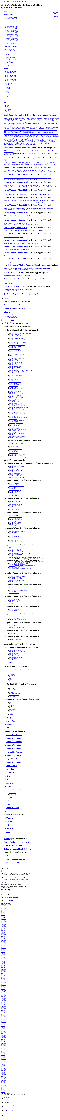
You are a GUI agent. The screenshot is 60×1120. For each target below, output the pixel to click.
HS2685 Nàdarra (54, 163)
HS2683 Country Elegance (43, 163)
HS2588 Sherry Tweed (18, 126)
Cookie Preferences (8, 1110)
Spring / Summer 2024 (12, 31)
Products (6, 298)
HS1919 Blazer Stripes (9, 249)
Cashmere (8, 85)
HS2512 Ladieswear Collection (24, 150)
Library (7, 312)
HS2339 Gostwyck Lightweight (13, 138)
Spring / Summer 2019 (12, 40)
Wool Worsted (9, 83)
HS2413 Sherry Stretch (13, 135)
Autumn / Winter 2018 (12, 42)
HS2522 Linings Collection (19, 185)
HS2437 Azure (36, 132)
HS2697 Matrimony (30, 118)
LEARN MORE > (9, 900)
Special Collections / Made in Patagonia (18, 265)
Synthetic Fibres (10, 97)
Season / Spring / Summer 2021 (15, 240)
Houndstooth (35, 282)
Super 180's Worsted (11, 72)
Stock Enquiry (56, 12)
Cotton (8, 87)
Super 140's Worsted (11, 76)
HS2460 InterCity (8, 132)
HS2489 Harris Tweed (48, 130)
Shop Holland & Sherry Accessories (17, 301)
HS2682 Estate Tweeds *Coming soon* (29, 120)
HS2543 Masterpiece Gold (35, 127)
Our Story (55, 15)
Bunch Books (8, 14)
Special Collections (11, 46)
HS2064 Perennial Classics (43, 153)
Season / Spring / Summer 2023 (15, 213)
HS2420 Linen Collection (41, 134)
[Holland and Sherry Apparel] (18, 1)
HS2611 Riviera (40, 123)
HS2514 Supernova (12, 130)
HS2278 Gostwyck (39, 140)
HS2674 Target (22, 163)
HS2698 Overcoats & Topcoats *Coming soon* (15, 118)
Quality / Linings (10, 294)
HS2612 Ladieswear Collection (29, 123)
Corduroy (9, 275)
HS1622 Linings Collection (29, 144)
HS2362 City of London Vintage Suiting (41, 136)
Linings (8, 92)
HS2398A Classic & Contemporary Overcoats (37, 135)
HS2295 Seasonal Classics (15, 449)
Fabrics (5, 11)
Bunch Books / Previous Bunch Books (18, 148)
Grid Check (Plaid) (27, 282)
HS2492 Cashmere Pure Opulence (25, 130)
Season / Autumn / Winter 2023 (15, 205)
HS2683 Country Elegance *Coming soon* (19, 341)
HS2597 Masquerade (49, 123)
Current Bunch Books (12, 17)
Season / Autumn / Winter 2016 (15, 259)
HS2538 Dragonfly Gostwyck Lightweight (13, 186)
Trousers (8, 105)
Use (5, 102)
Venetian (16, 290)
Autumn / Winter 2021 (12, 38)
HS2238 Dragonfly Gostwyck (32, 230)
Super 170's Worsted (11, 74)
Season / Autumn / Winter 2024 (15, 190)
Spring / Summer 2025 (12, 29)
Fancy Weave (9, 62)
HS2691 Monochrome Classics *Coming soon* (20, 337)
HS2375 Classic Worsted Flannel (24, 136)
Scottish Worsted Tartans (12, 51)
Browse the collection (6, 904)
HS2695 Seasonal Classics (34, 164)
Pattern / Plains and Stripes (14, 273)
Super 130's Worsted (11, 78)
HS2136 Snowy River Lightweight (31, 243)
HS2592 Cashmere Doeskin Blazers (21, 179)
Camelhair (8, 84)
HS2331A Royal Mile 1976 (10, 139)
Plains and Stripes (11, 57)
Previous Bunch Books (12, 18)
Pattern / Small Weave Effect (14, 286)
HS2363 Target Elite (45, 150)
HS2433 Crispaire (8, 202)
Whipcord (8, 65)
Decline (21, 566)
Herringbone (15, 275)
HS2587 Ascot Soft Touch (30, 126)
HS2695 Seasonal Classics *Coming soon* (45, 118)
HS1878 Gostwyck (8, 255)
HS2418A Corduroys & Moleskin (11, 193)
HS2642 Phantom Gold (42, 122)
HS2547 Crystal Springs (23, 127)
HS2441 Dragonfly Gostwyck (26, 132)
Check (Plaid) (7, 282)
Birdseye (10, 289)
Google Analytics (29, 565)
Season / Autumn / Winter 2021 (15, 234)
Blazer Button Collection (13, 305)
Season (6, 22)
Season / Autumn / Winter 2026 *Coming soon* (21, 158)
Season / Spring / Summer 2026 (15, 167)
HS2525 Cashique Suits (40, 128)
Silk (7, 95)
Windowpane (10, 283)
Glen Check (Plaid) (18, 282)
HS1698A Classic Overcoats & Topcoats (18, 457)
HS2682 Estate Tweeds (31, 163)
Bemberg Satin (14, 297)
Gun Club (12, 282)
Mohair (8, 93)
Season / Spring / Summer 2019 (15, 246)
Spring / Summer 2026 (12, 26)
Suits (7, 108)
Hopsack (24, 289)
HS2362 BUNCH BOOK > (12, 897)
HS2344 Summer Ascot (39, 217)
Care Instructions (10, 314)
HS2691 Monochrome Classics (21, 164)
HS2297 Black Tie (45, 139)
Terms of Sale (7, 1099)
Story (5, 867)
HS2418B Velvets (36, 150)
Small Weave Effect (11, 59)
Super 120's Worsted (11, 79)
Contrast (5, 275)
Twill (12, 290)
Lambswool (9, 89)
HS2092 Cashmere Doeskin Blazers (28, 153)
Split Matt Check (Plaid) (43, 282)
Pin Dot (9, 290)
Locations (55, 16)
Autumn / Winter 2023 (12, 32)
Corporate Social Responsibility (11, 1105)
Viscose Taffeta (7, 297)
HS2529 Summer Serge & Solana (17, 128)
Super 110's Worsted (11, 80)
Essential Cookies (19, 565)
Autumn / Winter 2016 (12, 43)
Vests (7, 111)
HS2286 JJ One (15, 140)
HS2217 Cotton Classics (24, 142)
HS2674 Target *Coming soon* (45, 120)
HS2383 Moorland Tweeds (44, 208)
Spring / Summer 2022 (12, 36)
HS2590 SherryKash (8, 126)
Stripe (25, 275)
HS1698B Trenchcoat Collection (15, 144)
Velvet (7, 96)
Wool (7, 99)
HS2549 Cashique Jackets (11, 127)
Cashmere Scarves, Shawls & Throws (17, 308)
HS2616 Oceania (10, 123)
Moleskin (20, 275)
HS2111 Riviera (27, 143)
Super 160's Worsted (11, 75)
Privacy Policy (7, 1102)
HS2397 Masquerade (12, 136)
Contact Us (6, 1097)
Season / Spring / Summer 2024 (15, 197)
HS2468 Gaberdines (16, 131)
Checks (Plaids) (10, 58)
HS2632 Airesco (18, 123)
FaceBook (3, 903)
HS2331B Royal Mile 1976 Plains (29, 138)
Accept (17, 566)
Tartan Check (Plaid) (14, 695)
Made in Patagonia (11, 49)
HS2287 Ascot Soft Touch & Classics (12, 224)
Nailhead (6, 290)
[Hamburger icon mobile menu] (5, 1)
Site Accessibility (7, 1107)
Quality (6, 68)
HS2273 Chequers (8, 153)
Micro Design (29, 289)
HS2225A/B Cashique (13, 142)
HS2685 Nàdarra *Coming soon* (47, 119)
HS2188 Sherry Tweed (35, 142)
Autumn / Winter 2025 (12, 27)
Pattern (6, 54)
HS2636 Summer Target (9, 171)
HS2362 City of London (9, 268)
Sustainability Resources (12, 316)
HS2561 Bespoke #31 (52, 186)
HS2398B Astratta (23, 135)
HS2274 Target (10, 152)
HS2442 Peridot (15, 132)
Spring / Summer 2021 (12, 39)
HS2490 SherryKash (38, 130)
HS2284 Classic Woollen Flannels (27, 140)
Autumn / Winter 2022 (12, 35)
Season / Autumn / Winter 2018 (15, 253)
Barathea (6, 289)
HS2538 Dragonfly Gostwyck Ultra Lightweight (20, 370)
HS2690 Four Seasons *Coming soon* (30, 119)
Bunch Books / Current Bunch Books (17, 115)
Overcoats (8, 109)
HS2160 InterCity (16, 153)
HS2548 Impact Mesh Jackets (10, 150)
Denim (8, 88)
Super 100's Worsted (11, 81)
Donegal (8, 61)
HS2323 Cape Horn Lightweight (24, 139)
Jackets (8, 106)
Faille (20, 289)
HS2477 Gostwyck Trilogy (10, 194)
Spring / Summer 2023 (12, 34)
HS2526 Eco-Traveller (30, 128)
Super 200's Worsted (11, 71)
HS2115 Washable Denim (18, 143)
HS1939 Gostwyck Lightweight (38, 143)
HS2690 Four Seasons (9, 164)
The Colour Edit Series (11, 317)
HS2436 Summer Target (45, 132)
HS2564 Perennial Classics (42, 126)
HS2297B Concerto (36, 139)
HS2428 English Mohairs (29, 134)
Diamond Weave (15, 289)
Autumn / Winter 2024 (12, 30)
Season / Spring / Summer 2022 (15, 228)
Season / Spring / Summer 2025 (15, 182)
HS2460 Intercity (31, 193)
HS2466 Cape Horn (26, 131)
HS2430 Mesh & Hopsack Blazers (16, 134)
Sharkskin (8, 63)
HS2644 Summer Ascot (31, 122)
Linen (7, 91)
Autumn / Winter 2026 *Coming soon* (15, 25)
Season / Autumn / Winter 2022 (15, 220)
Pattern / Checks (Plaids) (13, 279)
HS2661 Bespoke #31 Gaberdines (11, 163)
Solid (23, 275)
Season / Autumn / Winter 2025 (15, 175)
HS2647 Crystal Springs (20, 122)
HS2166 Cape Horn (45, 142)
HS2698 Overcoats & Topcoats (48, 164)
